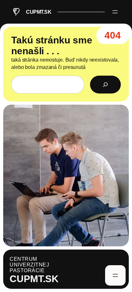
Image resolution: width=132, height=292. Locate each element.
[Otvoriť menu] (115, 12)
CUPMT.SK (38, 12)
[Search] (105, 85)
